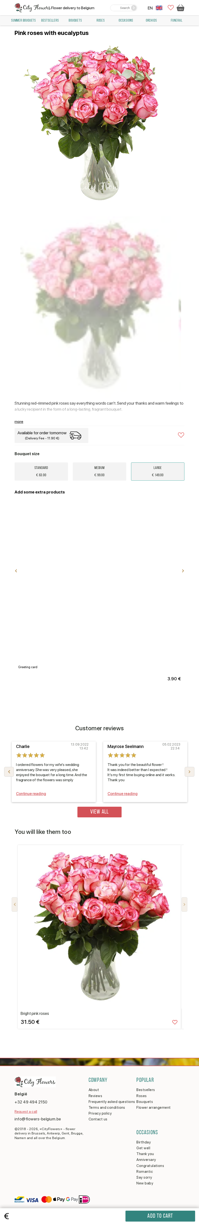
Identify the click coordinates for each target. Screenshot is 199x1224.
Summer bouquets (23, 21)
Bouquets (75, 21)
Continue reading (31, 793)
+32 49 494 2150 (31, 1102)
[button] (189, 772)
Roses (101, 21)
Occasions (126, 21)
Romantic (144, 1171)
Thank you (145, 1154)
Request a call (26, 1111)
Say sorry (144, 1177)
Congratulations (150, 1166)
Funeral (176, 21)
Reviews (95, 1096)
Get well (143, 1148)
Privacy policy (100, 1113)
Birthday (143, 1142)
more (19, 421)
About (94, 1090)
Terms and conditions (107, 1107)
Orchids (151, 21)
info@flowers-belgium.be (38, 1119)
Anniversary (146, 1160)
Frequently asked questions (112, 1102)
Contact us (98, 1119)
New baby (144, 1183)
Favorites (171, 8)
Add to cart (160, 1216)
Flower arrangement (153, 1107)
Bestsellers (50, 21)
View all (99, 812)
